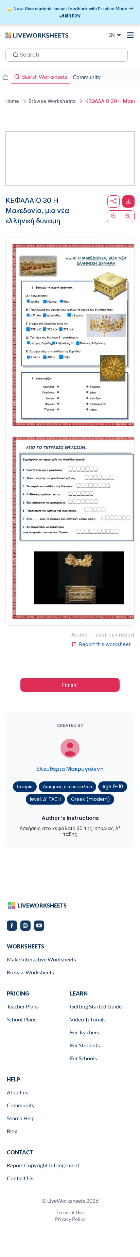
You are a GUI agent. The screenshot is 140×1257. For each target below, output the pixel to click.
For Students (85, 1045)
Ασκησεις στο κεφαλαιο (67, 786)
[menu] (130, 35)
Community (21, 1105)
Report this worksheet (104, 644)
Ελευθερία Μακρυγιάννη (70, 768)
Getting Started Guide (96, 1006)
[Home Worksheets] (5, 77)
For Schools (83, 1058)
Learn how (70, 15)
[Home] (36, 34)
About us (17, 1092)
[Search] (13, 54)
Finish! (70, 685)
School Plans (21, 1019)
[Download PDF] (128, 201)
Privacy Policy (70, 1219)
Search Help (21, 1118)
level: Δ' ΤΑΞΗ (45, 799)
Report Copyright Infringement (43, 1165)
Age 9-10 (112, 786)
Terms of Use (70, 1212)
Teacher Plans (23, 1006)
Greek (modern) (90, 799)
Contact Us (20, 1178)
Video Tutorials (88, 1019)
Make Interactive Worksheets (41, 959)
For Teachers (84, 1032)
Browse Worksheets (30, 972)
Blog (12, 1131)
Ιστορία (25, 786)
